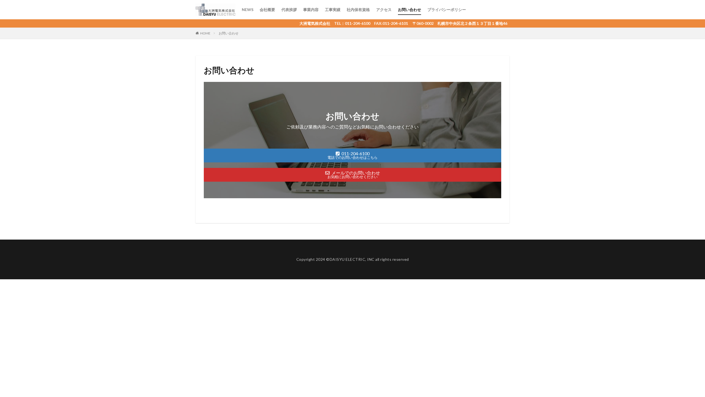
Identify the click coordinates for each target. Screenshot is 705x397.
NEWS (247, 9)
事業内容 (311, 9)
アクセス (384, 9)
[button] (352, 155)
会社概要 (267, 9)
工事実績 (332, 9)
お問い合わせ (409, 9)
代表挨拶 (289, 9)
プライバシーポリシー (446, 9)
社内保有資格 (358, 9)
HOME (205, 33)
